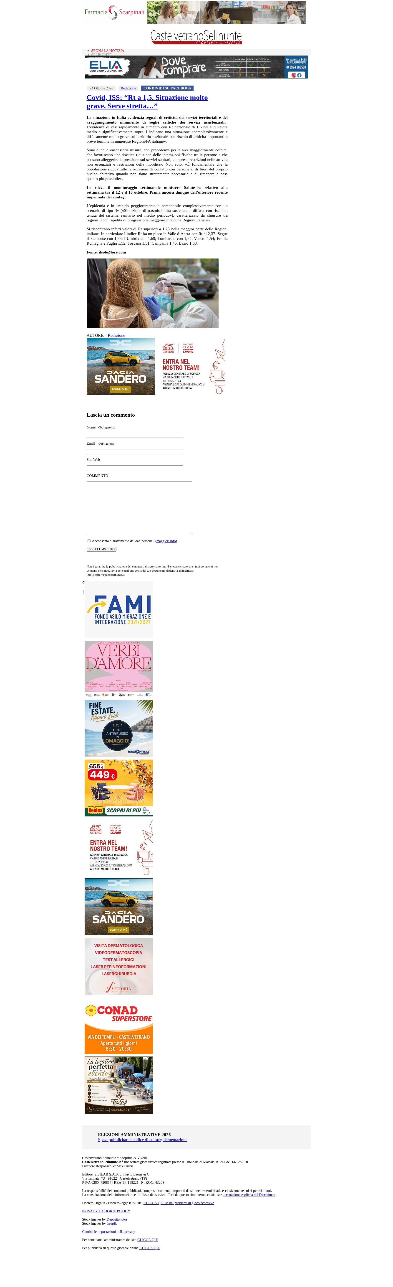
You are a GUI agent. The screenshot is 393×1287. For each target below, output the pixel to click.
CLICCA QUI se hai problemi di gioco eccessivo (179, 1203)
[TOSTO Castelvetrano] (119, 1113)
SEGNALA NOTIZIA (107, 51)
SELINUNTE (101, 55)
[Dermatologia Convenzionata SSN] (119, 993)
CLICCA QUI (147, 1240)
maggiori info (166, 541)
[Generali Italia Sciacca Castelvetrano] (191, 393)
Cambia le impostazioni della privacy (108, 1232)
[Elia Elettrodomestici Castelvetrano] (196, 77)
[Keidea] (119, 815)
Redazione (128, 88)
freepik (112, 1223)
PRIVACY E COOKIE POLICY (106, 1211)
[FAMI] (119, 637)
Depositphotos (117, 1219)
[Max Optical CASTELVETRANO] (119, 756)
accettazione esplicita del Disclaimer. (249, 1195)
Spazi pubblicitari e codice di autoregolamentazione (142, 1139)
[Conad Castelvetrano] (119, 1053)
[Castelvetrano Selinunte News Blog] (196, 43)
